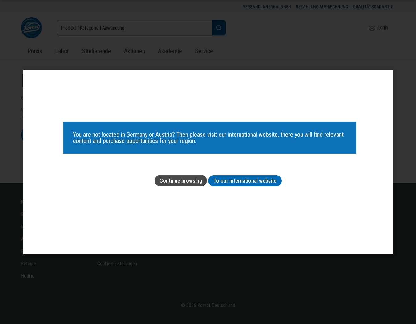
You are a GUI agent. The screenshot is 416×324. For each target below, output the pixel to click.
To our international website (245, 180)
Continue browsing (181, 180)
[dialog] (208, 162)
